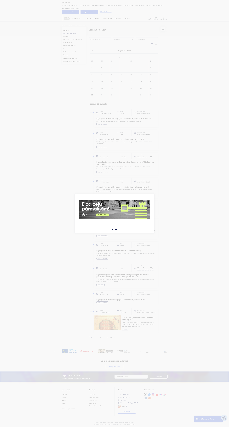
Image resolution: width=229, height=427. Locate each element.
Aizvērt (114, 229)
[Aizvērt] (152, 196)
